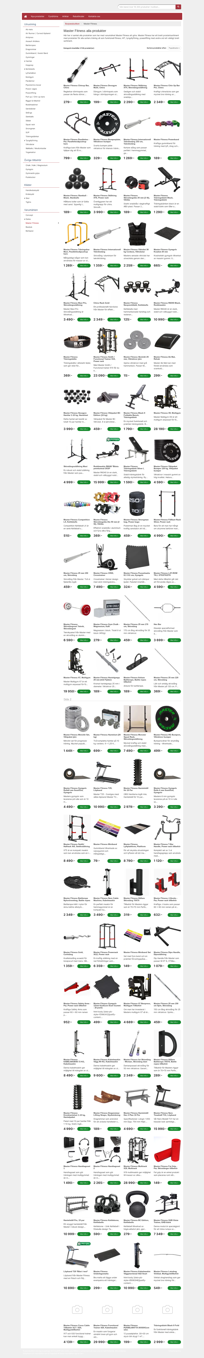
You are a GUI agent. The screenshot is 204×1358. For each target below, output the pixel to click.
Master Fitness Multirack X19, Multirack (135, 1167)
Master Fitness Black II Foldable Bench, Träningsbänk (134, 415)
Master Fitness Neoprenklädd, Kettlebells (136, 304)
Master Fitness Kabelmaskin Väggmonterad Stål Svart (137, 1272)
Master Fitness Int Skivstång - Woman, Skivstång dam (137, 1060)
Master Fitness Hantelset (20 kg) (107, 736)
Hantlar (29, 61)
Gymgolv (29, 169)
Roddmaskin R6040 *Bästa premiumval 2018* (106, 467)
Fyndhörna (53, 16)
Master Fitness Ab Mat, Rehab (164, 358)
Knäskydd (30, 194)
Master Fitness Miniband (105, 844)
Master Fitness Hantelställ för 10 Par (136, 789)
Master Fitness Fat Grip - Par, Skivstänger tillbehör (165, 1167)
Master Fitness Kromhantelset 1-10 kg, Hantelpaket (74, 1115)
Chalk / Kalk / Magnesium (36, 165)
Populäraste (173, 48)
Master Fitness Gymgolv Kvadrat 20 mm (165, 250)
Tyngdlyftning (31, 140)
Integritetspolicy (175, 1351)
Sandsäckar (31, 109)
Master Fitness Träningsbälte (71, 358)
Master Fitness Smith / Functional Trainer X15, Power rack (104, 359)
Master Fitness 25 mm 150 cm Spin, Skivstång (166, 1004)
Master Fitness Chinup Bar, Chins (76, 86)
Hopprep (29, 65)
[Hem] (25, 16)
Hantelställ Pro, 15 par (74, 1220)
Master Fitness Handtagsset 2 (107, 1167)
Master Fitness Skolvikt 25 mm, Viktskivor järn (136, 358)
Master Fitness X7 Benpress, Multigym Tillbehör (137, 1004)
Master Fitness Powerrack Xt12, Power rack (106, 953)
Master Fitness (32, 223)
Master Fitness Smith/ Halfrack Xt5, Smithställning (77, 845)
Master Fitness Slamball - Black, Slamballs (75, 196)
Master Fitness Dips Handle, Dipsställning (167, 953)
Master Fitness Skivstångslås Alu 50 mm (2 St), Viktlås (106, 522)
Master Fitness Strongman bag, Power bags (136, 521)
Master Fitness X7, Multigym (77, 677)
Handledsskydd (32, 190)
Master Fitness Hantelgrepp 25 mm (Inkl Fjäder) (107, 678)
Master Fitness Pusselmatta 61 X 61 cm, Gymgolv (137, 574)
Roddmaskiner (32, 105)
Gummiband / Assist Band (37, 53)
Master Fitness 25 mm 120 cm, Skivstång (166, 678)
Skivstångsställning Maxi (75, 466)
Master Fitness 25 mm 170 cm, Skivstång (136, 625)
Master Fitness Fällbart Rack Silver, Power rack (167, 521)
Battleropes (31, 45)
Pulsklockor (31, 177)
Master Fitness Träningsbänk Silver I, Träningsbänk (134, 468)
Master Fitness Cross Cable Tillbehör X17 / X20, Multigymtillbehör (77, 1327)
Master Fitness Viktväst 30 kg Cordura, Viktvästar (136, 250)
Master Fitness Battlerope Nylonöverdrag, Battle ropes (77, 899)
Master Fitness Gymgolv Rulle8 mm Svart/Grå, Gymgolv (75, 790)
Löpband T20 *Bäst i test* (76, 1271)
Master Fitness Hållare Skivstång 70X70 (134, 899)
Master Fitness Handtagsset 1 (77, 1167)
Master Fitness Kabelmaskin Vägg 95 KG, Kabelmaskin (107, 1060)
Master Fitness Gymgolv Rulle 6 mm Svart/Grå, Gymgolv (165, 790)
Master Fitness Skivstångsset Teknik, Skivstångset (74, 626)
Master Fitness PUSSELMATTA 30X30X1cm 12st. (136, 1327)
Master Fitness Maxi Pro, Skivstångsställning (75, 304)
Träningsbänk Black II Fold (166, 1325)
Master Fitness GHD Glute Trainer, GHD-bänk (166, 1221)
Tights (28, 202)
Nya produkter (37, 16)
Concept (29, 215)
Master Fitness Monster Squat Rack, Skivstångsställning (135, 737)
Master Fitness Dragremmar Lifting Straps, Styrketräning (107, 1114)
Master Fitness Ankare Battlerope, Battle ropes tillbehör (135, 679)
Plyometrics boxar (33, 85)
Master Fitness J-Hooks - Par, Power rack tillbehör (165, 899)
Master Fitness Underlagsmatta (101, 1272)
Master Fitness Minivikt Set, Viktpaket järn (77, 736)
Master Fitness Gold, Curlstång (73, 953)
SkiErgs (29, 113)
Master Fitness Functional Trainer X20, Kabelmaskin (106, 1326)
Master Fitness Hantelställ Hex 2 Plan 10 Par (136, 1114)
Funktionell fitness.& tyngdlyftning (45, 6)
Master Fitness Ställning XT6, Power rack (105, 196)
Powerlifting (31, 93)
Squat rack (30, 124)
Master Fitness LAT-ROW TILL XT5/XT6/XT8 (165, 574)
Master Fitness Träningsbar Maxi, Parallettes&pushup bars (77, 251)
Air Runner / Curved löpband (38, 33)
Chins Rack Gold (101, 303)
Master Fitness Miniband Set (137, 952)
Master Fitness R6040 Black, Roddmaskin (167, 304)
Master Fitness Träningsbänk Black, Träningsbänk (163, 197)
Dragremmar (31, 49)
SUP (27, 132)
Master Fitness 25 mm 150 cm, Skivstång (76, 574)
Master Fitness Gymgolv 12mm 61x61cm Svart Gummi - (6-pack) (107, 1005)
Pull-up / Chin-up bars (35, 97)
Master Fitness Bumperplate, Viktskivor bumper (107, 140)
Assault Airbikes (33, 41)
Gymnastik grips (33, 173)
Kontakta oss (94, 16)
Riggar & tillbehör (33, 101)
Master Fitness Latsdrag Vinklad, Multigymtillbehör (166, 1272)
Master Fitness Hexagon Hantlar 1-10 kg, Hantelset (76, 414)
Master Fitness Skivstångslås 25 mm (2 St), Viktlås (137, 197)
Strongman (30, 128)
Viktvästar (30, 144)
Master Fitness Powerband (166, 139)
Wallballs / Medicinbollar (36, 148)
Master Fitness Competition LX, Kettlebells (77, 521)
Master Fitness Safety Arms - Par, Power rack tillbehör (77, 1004)
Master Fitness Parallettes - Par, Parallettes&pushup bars (76, 141)
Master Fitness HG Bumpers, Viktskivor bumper (167, 736)
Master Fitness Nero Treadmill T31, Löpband (165, 1114)
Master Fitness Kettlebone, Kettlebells (106, 1221)
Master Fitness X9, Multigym (167, 413)
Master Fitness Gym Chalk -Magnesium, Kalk (107, 625)
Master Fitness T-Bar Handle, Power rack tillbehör (167, 845)
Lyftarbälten (31, 73)
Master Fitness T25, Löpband (103, 789)
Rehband (29, 231)
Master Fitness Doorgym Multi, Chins (105, 86)
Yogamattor (31, 152)
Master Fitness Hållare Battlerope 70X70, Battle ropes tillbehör (165, 1061)
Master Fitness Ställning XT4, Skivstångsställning (135, 86)
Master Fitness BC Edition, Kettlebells (136, 1221)
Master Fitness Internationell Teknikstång (107, 250)
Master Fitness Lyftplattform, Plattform (135, 845)
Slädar (28, 120)
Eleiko (28, 219)
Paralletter (30, 81)
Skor (28, 198)
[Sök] (178, 6)
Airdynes (29, 37)
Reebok (29, 227)
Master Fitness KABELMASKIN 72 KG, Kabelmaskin (74, 1061)
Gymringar (30, 57)
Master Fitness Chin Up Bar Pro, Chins (167, 86)
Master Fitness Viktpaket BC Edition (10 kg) (107, 414)
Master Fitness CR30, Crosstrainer (104, 574)
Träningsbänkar (32, 136)
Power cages (31, 89)
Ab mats (29, 29)
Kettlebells (30, 69)
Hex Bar (157, 624)
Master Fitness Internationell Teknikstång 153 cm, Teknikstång (137, 141)
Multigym (30, 77)
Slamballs (30, 116)
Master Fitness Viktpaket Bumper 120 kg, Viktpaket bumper (166, 468)
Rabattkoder (78, 16)
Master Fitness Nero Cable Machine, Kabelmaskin (106, 899)
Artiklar (65, 16)
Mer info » (84, 102)
